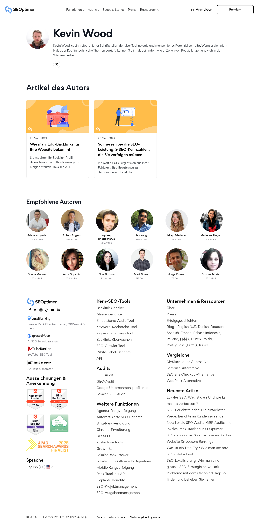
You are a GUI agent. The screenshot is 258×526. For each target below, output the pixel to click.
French (186, 333)
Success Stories (113, 10)
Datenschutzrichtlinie (110, 517)
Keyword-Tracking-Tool (115, 333)
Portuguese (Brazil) (182, 345)
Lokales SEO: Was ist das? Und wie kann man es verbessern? (198, 400)
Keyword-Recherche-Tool (117, 327)
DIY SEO (103, 436)
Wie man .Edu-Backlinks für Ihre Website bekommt (54, 147)
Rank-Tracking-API (111, 473)
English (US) (186, 326)
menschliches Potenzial (171, 45)
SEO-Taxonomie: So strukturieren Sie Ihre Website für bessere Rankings (199, 438)
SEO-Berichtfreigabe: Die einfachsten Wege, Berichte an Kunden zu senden (196, 413)
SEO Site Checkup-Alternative (190, 374)
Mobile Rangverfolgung (115, 467)
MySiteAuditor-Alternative (188, 361)
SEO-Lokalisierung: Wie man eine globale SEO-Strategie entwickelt (193, 463)
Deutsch (217, 326)
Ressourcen (148, 10)
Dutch (196, 339)
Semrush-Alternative (183, 368)
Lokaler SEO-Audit (111, 394)
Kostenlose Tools (110, 442)
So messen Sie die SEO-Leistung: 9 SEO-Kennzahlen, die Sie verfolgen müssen (124, 149)
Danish (203, 326)
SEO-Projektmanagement (117, 486)
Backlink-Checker (110, 308)
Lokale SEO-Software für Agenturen (124, 461)
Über (170, 308)
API (99, 358)
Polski (207, 339)
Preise (132, 10)
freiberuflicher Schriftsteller (98, 45)
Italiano (172, 339)
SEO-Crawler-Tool (111, 345)
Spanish (173, 333)
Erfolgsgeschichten (182, 320)
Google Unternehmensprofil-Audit (124, 387)
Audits (92, 10)
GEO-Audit (105, 381)
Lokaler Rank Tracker (112, 455)
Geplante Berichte (111, 480)
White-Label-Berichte (114, 352)
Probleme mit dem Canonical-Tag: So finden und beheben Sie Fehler (196, 476)
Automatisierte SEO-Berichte (120, 417)
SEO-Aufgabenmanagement (119, 492)
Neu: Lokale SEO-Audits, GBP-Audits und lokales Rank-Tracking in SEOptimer (199, 425)
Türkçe (204, 345)
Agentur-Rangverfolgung (116, 410)
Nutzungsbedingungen (146, 517)
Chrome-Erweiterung (113, 429)
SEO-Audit (105, 375)
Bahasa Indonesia (206, 333)
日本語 (184, 339)
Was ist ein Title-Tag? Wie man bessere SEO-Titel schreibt (197, 451)
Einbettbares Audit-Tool (115, 320)
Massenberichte (109, 314)
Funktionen (74, 10)
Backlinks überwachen (114, 339)
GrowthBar (105, 448)
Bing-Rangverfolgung (113, 423)
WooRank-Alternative (184, 380)
